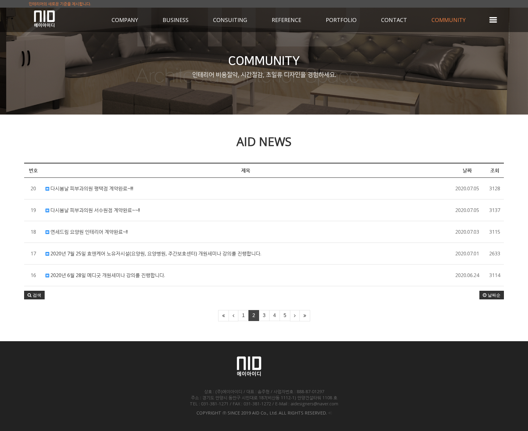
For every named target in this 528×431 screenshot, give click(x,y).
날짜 (467, 170)
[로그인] (330, 413)
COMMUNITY (448, 20)
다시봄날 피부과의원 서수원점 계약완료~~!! (94, 210)
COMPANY (125, 20)
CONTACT (394, 20)
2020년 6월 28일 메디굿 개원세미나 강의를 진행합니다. (107, 275)
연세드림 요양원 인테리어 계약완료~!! (88, 231)
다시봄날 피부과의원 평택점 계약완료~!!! (91, 188)
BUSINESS (176, 20)
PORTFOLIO (341, 20)
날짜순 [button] (493, 295)
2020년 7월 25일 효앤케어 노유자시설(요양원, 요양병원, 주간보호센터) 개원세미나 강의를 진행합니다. (155, 253)
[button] (34, 295)
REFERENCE (286, 20)
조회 (494, 170)
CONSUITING (230, 20)
